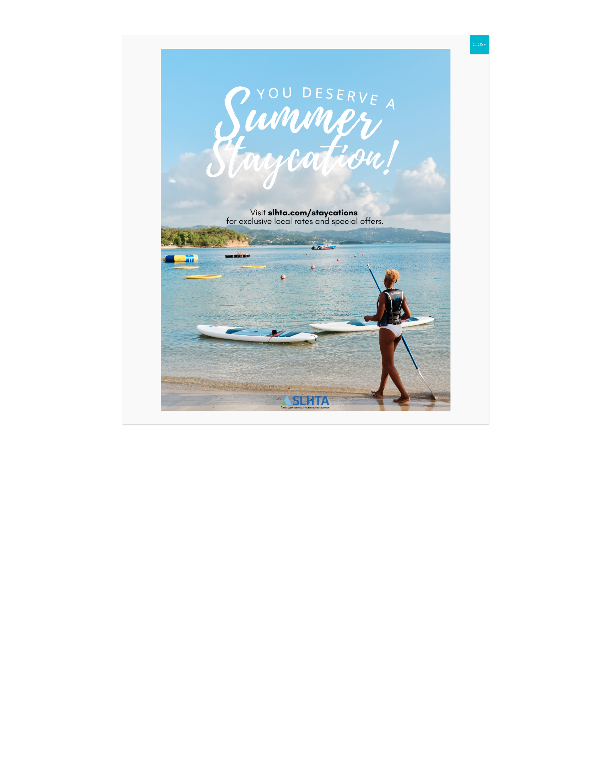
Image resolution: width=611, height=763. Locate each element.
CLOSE (479, 44)
